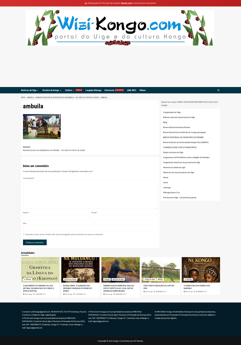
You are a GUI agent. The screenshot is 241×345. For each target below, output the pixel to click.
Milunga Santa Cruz (171, 192)
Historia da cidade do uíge (174, 167)
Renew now (126, 3)
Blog (165, 122)
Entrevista (114, 90)
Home (165, 177)
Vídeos (142, 90)
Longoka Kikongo (93, 90)
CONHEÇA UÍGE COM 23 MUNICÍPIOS (180, 147)
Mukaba (160, 279)
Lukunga (167, 187)
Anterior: (54, 148)
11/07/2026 (78, 294)
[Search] (218, 90)
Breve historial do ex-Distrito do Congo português (184, 132)
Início (165, 182)
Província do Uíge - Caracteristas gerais (179, 197)
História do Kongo (50, 90)
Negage (107, 279)
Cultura (73, 90)
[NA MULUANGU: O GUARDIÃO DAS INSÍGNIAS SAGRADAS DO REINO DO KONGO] (80, 270)
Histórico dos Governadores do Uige (178, 172)
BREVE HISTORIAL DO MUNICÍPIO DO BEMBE (183, 137)
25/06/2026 (199, 291)
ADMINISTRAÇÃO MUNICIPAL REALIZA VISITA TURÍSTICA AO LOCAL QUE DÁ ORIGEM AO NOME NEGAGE (118, 288)
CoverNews (125, 341)
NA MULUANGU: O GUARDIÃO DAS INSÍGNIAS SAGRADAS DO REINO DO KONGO (77, 288)
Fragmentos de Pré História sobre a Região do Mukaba (186, 157)
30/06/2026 (119, 294)
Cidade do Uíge (150, 279)
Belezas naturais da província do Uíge (179, 117)
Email (94, 212)
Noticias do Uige (118, 279)
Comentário (29, 178)
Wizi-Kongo (28, 294)
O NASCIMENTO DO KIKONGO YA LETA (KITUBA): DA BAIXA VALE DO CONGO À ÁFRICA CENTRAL (38, 288)
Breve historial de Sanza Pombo (176, 127)
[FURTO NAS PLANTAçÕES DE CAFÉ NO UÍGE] (161, 270)
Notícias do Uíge (28, 90)
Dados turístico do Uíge (173, 152)
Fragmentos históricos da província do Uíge (181, 162)
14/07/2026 (38, 294)
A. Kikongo (27, 279)
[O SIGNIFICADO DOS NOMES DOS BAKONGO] (201, 270)
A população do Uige (172, 112)
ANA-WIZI (131, 90)
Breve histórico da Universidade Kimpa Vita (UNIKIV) (186, 142)
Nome (26, 212)
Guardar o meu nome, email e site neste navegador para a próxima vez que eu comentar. (64, 234)
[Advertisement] (120, 68)
